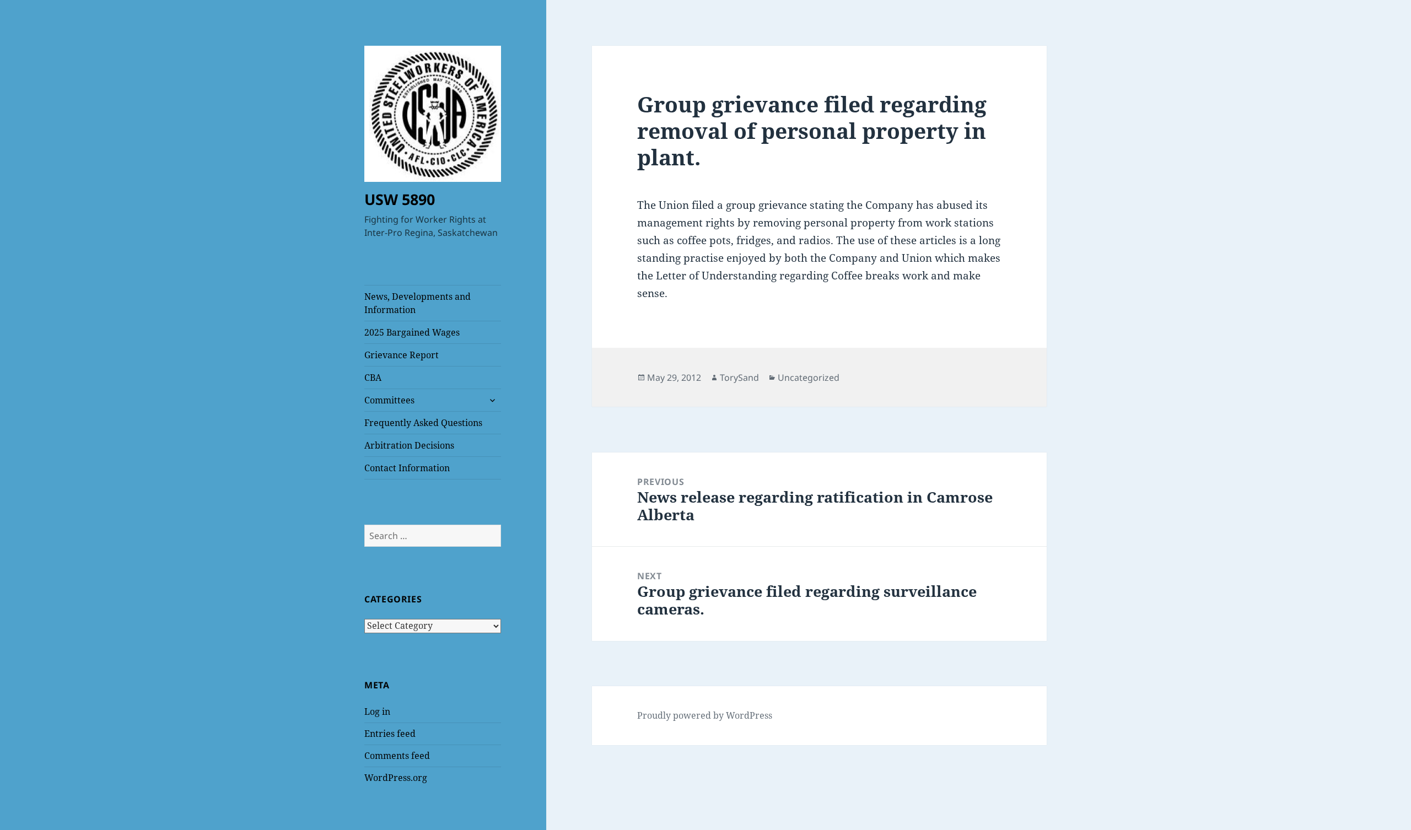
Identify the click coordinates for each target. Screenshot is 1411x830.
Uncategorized (808, 377)
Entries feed (390, 733)
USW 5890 (399, 199)
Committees (389, 400)
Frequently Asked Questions (423, 423)
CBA (372, 377)
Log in (377, 711)
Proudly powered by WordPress (704, 715)
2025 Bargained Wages (412, 332)
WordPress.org (395, 778)
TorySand (739, 377)
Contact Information (407, 468)
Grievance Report (401, 355)
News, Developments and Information (417, 303)
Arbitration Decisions (409, 445)
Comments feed (397, 756)
